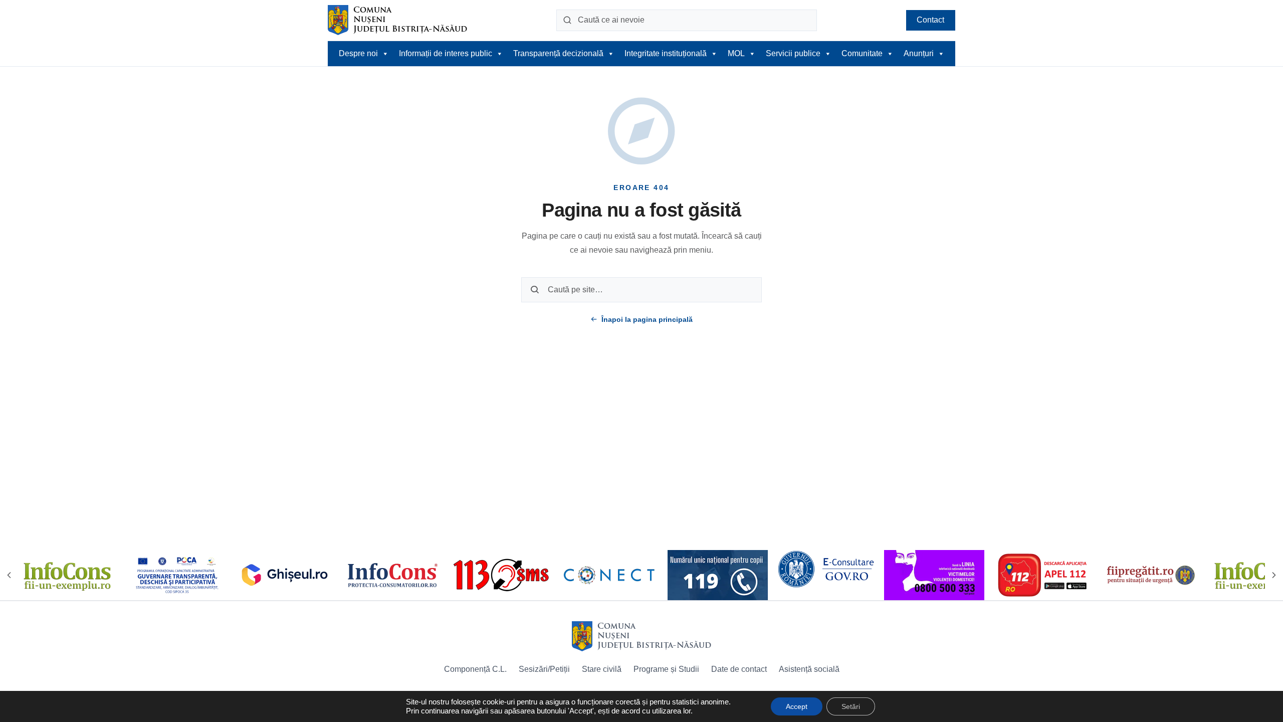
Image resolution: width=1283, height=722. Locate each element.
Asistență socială (809, 669)
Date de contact (739, 669)
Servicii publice (793, 53)
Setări (850, 706)
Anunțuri (919, 53)
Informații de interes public (445, 53)
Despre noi (358, 53)
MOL (736, 53)
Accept (796, 706)
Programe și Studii (666, 669)
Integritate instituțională (665, 53)
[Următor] (1274, 575)
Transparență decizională (558, 53)
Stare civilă (601, 669)
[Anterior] (9, 575)
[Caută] (567, 20)
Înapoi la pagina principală (647, 319)
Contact (930, 20)
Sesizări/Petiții (544, 669)
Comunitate (862, 53)
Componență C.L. (475, 669)
